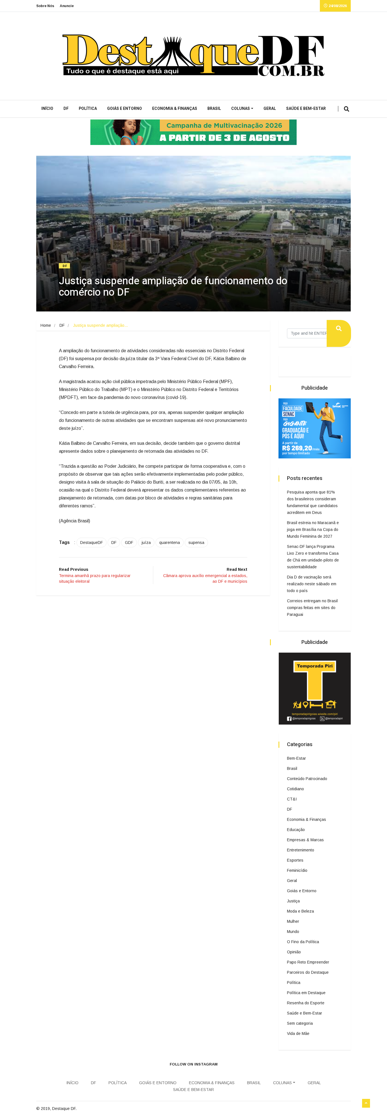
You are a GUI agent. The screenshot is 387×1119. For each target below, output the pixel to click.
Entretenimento (300, 850)
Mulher (293, 921)
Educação (296, 829)
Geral (269, 109)
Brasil (214, 109)
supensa (196, 542)
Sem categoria (300, 1023)
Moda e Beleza (300, 911)
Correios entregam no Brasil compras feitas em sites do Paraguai (312, 608)
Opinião (294, 952)
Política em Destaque (306, 992)
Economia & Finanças (174, 109)
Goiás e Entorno (124, 109)
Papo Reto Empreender (308, 962)
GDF (129, 542)
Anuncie (67, 6)
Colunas (240, 109)
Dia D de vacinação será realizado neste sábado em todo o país (311, 584)
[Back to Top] (366, 1103)
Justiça (293, 901)
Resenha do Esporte (305, 1003)
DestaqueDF (91, 542)
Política (88, 109)
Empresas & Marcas (305, 840)
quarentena (169, 542)
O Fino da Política (303, 941)
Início (47, 109)
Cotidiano (295, 789)
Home (46, 325)
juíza (146, 542)
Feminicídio (297, 870)
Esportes (295, 860)
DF (66, 109)
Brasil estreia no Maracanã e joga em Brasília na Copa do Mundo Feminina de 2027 (313, 529)
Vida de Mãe (298, 1033)
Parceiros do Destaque (308, 972)
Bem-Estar (296, 758)
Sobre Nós (45, 6)
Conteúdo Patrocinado (307, 778)
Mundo (293, 931)
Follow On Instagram (194, 1064)
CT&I (292, 799)
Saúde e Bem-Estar (306, 109)
